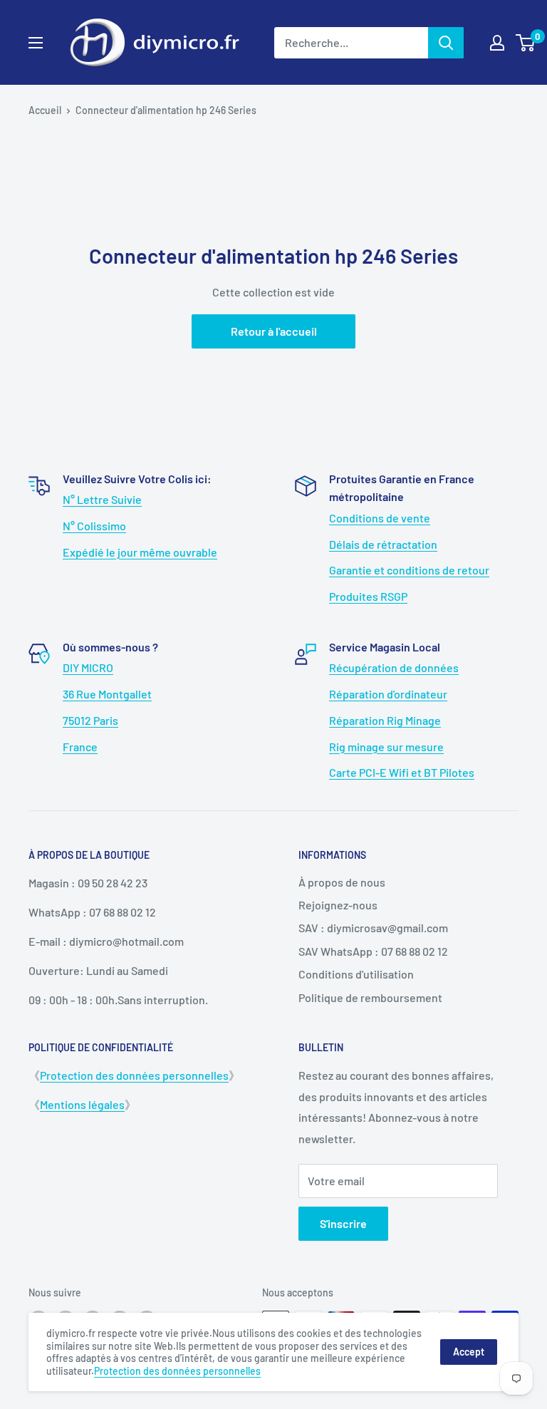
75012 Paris (90, 720)
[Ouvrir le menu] (35, 42)
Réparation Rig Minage (385, 720)
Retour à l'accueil (274, 331)
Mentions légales (82, 1104)
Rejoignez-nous (337, 905)
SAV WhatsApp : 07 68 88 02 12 (373, 951)
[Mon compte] (497, 43)
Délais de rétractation (383, 544)
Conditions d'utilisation (356, 974)
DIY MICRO (88, 667)
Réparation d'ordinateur (388, 694)
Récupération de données (394, 667)
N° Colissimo (94, 525)
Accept (468, 1352)
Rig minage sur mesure (386, 746)
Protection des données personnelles (134, 1075)
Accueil (44, 110)
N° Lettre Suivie (102, 499)
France (80, 746)
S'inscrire (343, 1223)
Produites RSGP (368, 596)
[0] (526, 42)
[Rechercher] (446, 42)
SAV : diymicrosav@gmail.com (373, 927)
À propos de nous (341, 882)
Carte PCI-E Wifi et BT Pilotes (401, 772)
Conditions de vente (379, 518)
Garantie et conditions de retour (409, 570)
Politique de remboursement (370, 997)
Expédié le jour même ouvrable (140, 552)
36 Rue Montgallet (107, 694)
